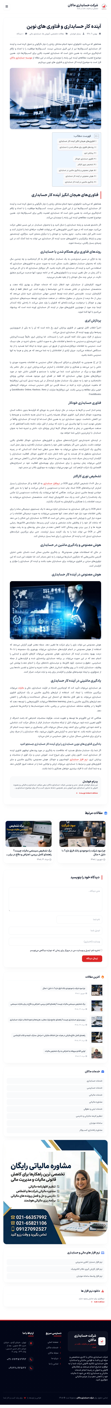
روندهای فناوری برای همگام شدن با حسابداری (77, 147)
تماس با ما (53, 1364)
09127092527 (17, 1368)
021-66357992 (16, 1359)
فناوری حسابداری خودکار (84, 158)
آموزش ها (46, 33)
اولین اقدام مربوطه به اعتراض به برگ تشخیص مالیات (65, 1051)
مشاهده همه (99, 1302)
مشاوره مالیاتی (95, 1102)
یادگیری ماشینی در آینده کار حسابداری (79, 182)
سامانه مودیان (95, 1123)
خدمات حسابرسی (94, 1088)
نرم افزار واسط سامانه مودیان (89, 1276)
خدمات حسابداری (94, 1081)
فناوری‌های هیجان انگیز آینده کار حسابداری (77, 141)
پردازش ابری (88, 153)
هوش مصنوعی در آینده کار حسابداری (79, 176)
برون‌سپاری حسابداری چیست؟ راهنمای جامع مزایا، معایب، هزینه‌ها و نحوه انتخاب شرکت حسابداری (47, 1019)
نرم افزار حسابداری (79, 759)
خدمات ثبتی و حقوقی (93, 1109)
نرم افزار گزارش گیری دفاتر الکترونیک (86, 1269)
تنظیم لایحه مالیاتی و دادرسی (89, 1116)
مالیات (21, 688)
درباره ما (54, 1358)
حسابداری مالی (35, 33)
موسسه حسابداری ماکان (21, 58)
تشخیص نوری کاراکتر (85, 164)
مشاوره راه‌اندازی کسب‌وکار (90, 1130)
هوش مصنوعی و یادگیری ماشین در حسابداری (76, 170)
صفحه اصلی (53, 1342)
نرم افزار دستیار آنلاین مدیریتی (89, 1262)
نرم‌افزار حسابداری (51, 483)
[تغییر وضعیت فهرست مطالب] (95, 136)
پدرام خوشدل (75, 33)
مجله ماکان (53, 1353)
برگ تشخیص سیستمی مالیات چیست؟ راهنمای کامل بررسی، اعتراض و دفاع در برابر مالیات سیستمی (47, 1004)
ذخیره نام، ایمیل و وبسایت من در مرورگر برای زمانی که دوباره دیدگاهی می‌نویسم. (65, 950)
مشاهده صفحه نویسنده (88, 793)
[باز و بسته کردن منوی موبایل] (6, 6)
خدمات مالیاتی (95, 1095)
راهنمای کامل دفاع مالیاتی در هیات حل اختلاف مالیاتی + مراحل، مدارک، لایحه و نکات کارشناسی (49, 1035)
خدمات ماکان (52, 1347)
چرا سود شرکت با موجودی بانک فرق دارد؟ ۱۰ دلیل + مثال (64, 988)
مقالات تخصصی (57, 33)
